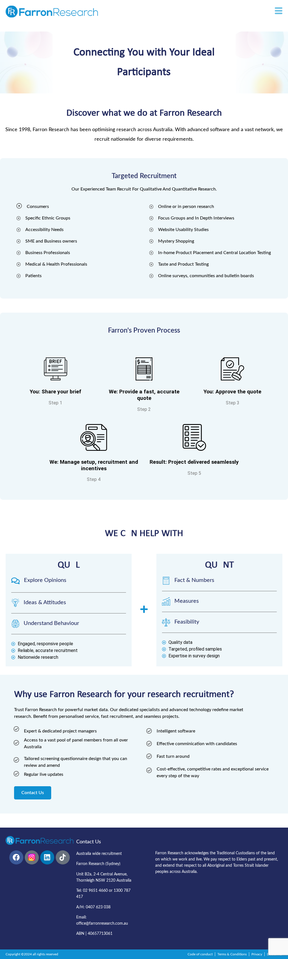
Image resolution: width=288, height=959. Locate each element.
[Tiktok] (63, 857)
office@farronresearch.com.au (102, 924)
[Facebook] (16, 857)
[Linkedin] (47, 857)
